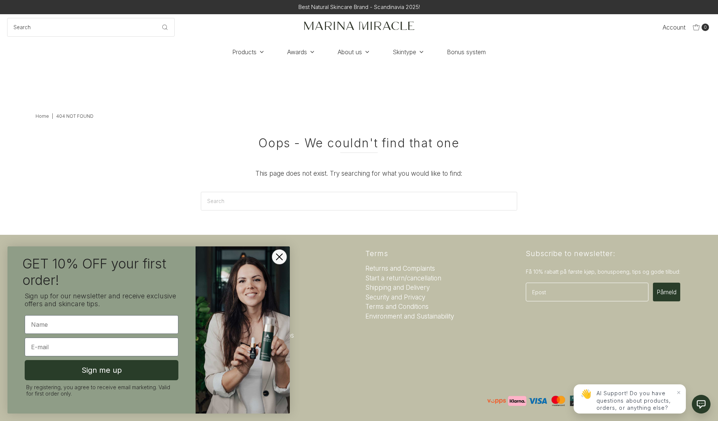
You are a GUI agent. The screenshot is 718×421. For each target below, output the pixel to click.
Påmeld (666, 292)
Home (42, 116)
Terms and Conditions (397, 306)
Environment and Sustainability (409, 316)
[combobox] (91, 27)
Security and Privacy (395, 297)
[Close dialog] (279, 256)
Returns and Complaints (400, 268)
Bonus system (466, 52)
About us (350, 52)
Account (674, 27)
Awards (297, 52)
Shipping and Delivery (397, 287)
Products (244, 52)
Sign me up (102, 370)
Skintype (404, 52)
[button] (701, 404)
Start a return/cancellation (403, 278)
